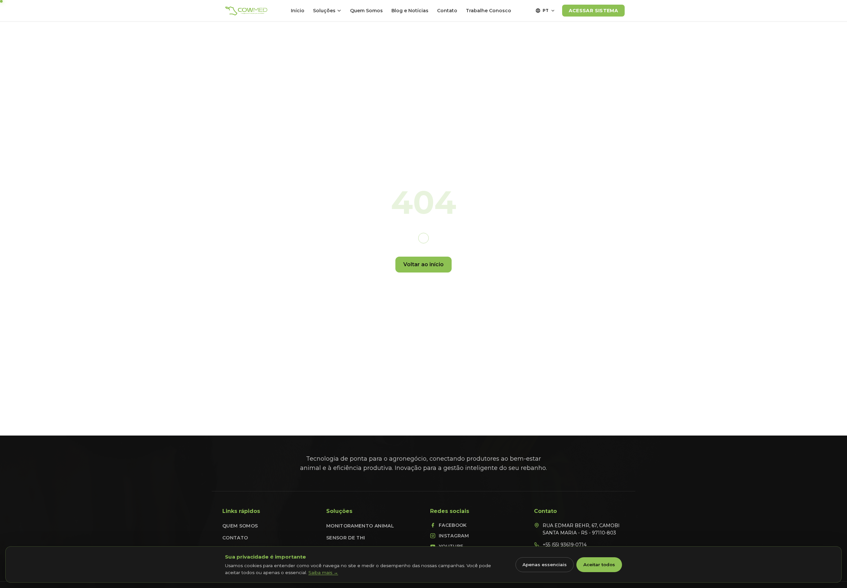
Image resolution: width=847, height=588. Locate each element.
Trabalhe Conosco (488, 11)
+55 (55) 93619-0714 (565, 545)
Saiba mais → (323, 572)
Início (297, 11)
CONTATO (235, 538)
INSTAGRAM (454, 536)
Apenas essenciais (544, 564)
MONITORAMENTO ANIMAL (360, 526)
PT (546, 10)
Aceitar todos (599, 564)
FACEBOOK (453, 525)
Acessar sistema (593, 11)
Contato (447, 11)
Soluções (324, 11)
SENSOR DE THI (345, 538)
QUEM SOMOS (240, 526)
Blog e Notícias (409, 11)
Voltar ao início (423, 264)
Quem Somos (366, 11)
